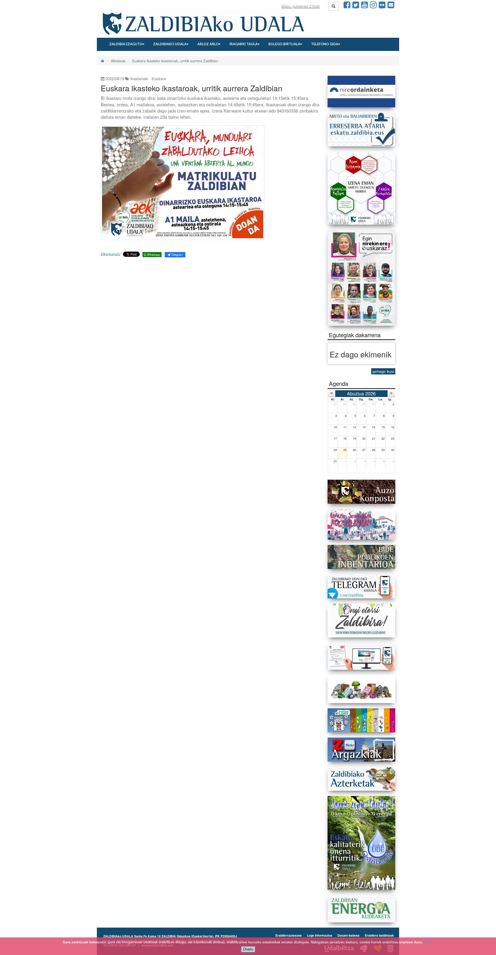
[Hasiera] (102, 60)
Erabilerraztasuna (288, 935)
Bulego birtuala (284, 44)
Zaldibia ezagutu (125, 44)
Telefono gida (324, 44)
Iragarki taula (243, 44)
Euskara (159, 78)
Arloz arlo (208, 44)
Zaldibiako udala (170, 44)
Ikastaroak (139, 78)
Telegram (176, 254)
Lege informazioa (319, 935)
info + (428, 942)
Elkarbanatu (110, 254)
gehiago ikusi (383, 371)
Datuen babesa (348, 935)
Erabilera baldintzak (379, 935)
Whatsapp (153, 254)
